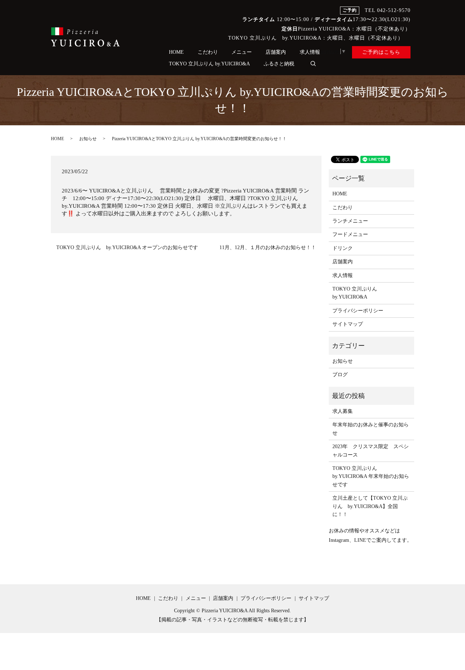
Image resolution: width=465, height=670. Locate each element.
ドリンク (342, 248)
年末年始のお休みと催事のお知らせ (370, 428)
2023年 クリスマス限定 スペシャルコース (370, 450)
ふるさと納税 (279, 63)
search (313, 63)
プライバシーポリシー (357, 310)
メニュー (241, 52)
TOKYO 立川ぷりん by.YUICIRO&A (209, 63)
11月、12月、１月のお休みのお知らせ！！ (267, 247)
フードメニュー (350, 234)
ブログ (340, 374)
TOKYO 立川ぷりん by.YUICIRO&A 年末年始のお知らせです (370, 476)
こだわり (208, 52)
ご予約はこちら (381, 52)
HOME (176, 52)
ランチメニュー (350, 221)
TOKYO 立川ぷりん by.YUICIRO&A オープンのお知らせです (127, 247)
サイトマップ (347, 324)
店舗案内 (276, 52)
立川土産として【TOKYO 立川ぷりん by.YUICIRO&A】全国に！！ (370, 506)
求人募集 (342, 411)
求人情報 (310, 52)
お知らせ (88, 138)
